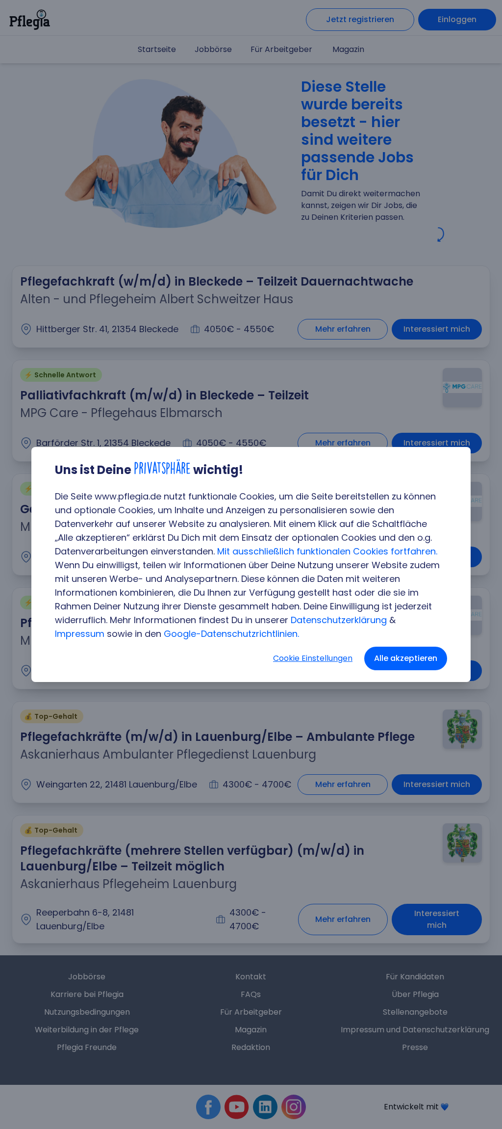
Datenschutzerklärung (339, 620)
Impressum (79, 634)
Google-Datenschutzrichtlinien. (231, 634)
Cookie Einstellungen (312, 658)
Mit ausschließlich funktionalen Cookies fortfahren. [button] (327, 551)
